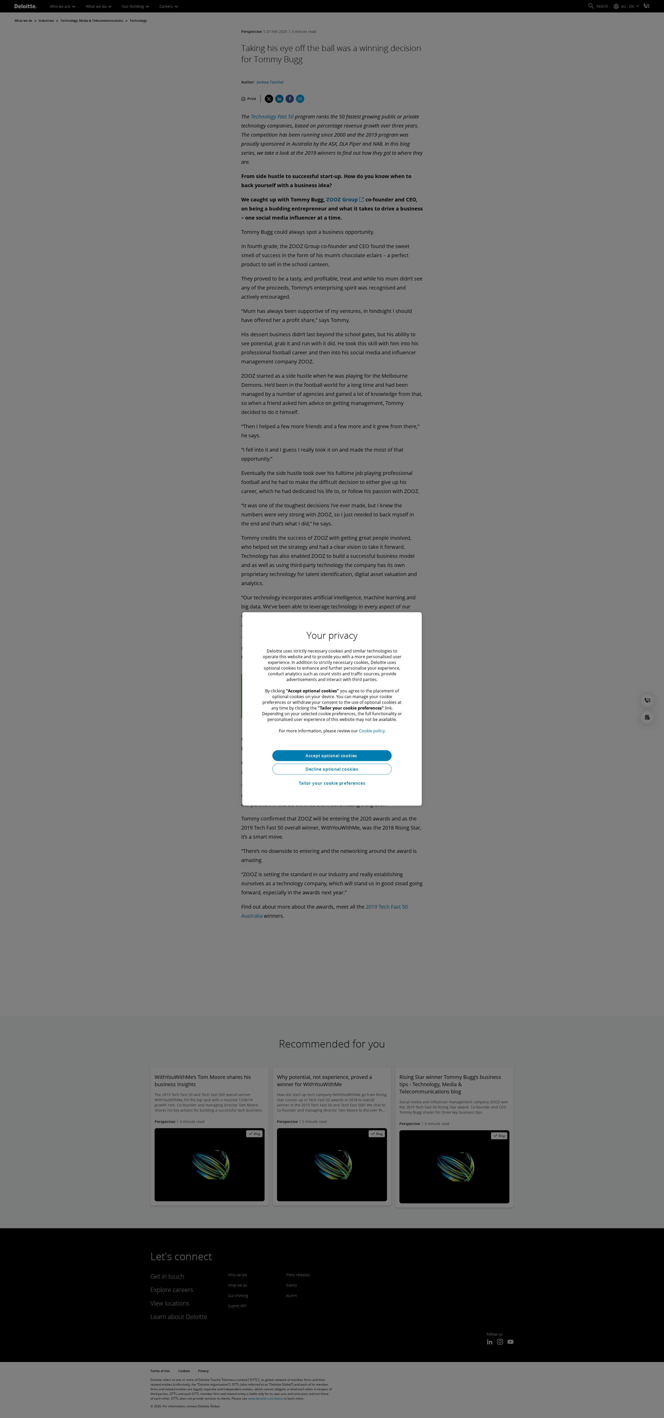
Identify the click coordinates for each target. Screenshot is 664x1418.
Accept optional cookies (332, 756)
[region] (332, 709)
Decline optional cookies (332, 769)
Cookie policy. (372, 731)
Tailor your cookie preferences (332, 783)
